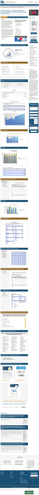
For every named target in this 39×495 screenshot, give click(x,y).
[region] (19, 491)
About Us (11, 473)
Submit (34, 131)
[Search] (37, 2)
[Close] (38, 491)
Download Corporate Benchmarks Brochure (7, 380)
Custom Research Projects (33, 42)
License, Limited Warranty (32, 18)
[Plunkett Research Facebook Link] (22, 473)
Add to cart (33, 33)
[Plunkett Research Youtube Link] (23, 473)
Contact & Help (12, 475)
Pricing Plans (2, 473)
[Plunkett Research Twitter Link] (21, 473)
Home (1, 6)
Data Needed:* (31, 106)
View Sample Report (24, 17)
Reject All (29, 491)
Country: (31, 119)
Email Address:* (31, 116)
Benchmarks (17, 17)
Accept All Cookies (29, 493)
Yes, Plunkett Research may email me (34, 125)
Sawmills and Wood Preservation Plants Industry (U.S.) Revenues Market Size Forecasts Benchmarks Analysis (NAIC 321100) (13, 444)
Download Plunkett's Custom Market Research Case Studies (21, 380)
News (11, 474)
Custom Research (3, 474)
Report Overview (4, 17)
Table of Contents (11, 17)
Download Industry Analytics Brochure (15, 396)
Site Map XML (12, 477)
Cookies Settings (29, 489)
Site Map (11, 476)
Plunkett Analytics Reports (6, 6)
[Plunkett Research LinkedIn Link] (20, 473)
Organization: (31, 121)
